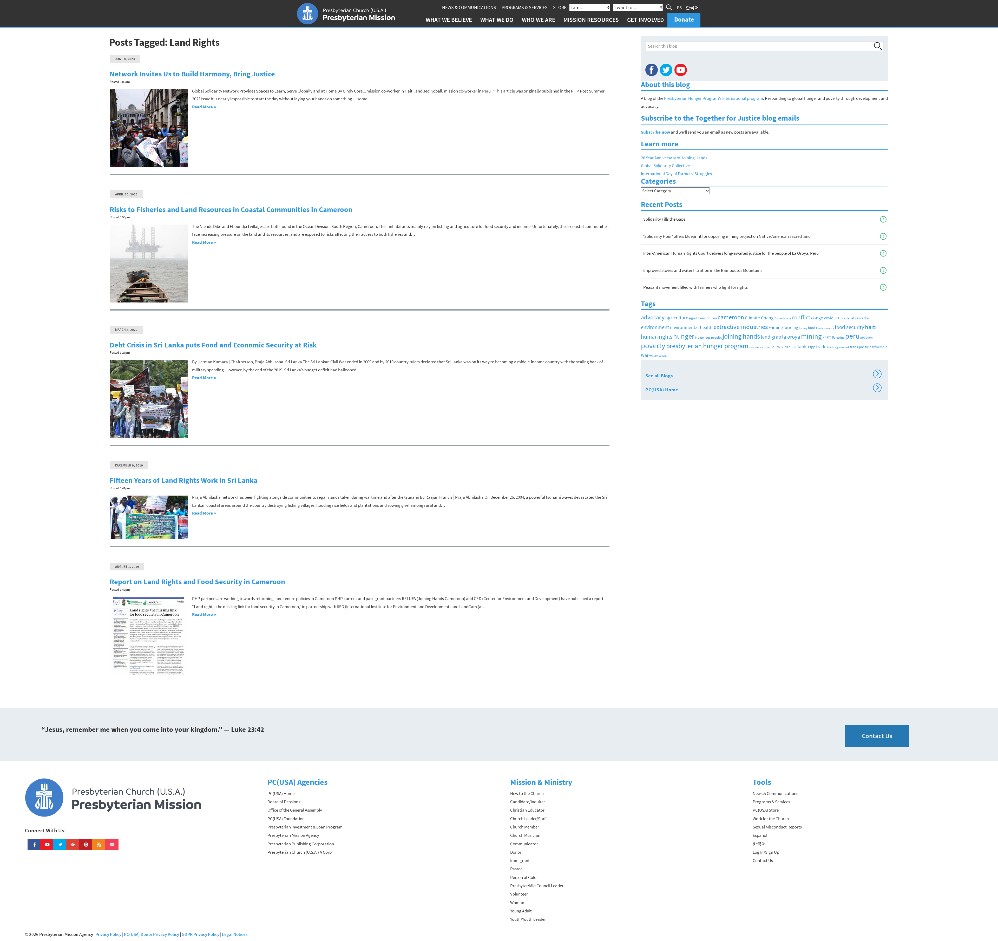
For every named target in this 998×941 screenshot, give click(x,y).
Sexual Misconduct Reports (777, 827)
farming (791, 327)
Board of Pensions (283, 802)
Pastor (516, 869)
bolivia (711, 318)
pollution (866, 337)
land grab (771, 337)
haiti (871, 327)
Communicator (524, 844)
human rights (656, 336)
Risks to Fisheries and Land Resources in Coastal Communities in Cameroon (231, 209)
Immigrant (520, 860)
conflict (801, 317)
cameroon (731, 317)
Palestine (838, 337)
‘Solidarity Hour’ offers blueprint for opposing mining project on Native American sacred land (727, 236)
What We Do (497, 19)
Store (559, 7)
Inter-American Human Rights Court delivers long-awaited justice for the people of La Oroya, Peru (731, 253)
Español (760, 835)
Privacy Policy (108, 934)
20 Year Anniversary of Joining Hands (674, 158)
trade (821, 347)
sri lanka (800, 346)
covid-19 (831, 317)
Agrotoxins (697, 318)
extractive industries (740, 327)
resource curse (759, 347)
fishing (803, 328)
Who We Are (538, 19)
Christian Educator (527, 810)
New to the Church (527, 793)
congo (817, 318)
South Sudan (781, 347)
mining (811, 336)
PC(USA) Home (762, 389)
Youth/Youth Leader (528, 919)
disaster (845, 318)
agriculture (676, 317)
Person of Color (524, 877)
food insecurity (825, 328)
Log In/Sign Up (766, 852)
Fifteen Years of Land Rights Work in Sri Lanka (184, 480)
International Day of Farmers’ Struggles (676, 173)
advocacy (653, 317)
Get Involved (645, 19)
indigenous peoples (708, 337)
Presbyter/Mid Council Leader (536, 886)
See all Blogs (762, 375)
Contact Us (877, 736)
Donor (515, 852)
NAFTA (827, 337)
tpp (812, 346)
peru (852, 336)
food (811, 327)
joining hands (741, 336)
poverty (653, 345)
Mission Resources (591, 19)
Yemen (663, 356)
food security (849, 327)
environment (655, 327)
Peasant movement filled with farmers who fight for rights (695, 287)
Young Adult (521, 911)
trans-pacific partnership (869, 347)
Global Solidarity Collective (665, 165)
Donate (684, 19)
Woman (517, 902)
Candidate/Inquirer (527, 802)
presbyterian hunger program (707, 346)
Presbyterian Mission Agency (293, 835)
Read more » (204, 107)
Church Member (524, 827)
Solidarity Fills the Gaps (664, 219)
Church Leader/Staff (528, 818)
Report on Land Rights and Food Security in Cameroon (197, 581)
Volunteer (519, 894)
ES (679, 7)
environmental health (691, 327)
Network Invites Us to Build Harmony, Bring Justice (192, 73)
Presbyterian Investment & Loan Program (305, 827)
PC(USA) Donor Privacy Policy (151, 934)
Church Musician (525, 835)
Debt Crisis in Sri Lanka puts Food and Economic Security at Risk (213, 345)
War (644, 355)
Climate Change (760, 318)
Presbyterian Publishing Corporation (300, 844)
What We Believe (449, 19)
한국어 (692, 7)
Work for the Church (771, 818)
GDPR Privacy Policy (200, 934)
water (653, 355)
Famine (776, 327)
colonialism (784, 318)
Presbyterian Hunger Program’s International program (713, 98)
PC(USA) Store (766, 810)
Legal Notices (234, 934)
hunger (683, 336)
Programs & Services (525, 7)
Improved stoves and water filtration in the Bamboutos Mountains (702, 270)
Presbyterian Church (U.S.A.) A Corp (299, 852)
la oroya (791, 336)
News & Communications (469, 7)
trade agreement (838, 347)
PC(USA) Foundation (286, 818)
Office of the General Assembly (294, 810)
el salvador (860, 317)
